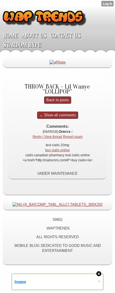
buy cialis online (57, 150)
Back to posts (57, 100)
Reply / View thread (47, 137)
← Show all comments (57, 115)
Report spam (73, 137)
